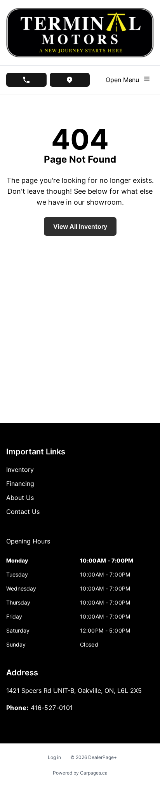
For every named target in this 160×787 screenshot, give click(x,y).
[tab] (28, 545)
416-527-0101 (52, 708)
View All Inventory (80, 226)
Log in (54, 757)
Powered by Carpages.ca (80, 773)
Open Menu (124, 80)
